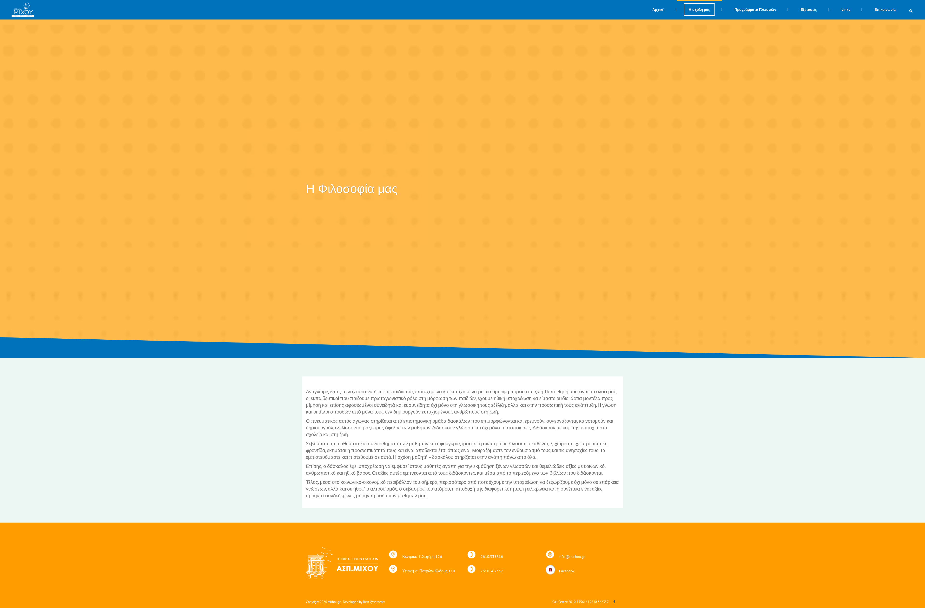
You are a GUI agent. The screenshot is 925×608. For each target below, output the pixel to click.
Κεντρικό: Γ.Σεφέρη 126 (422, 556)
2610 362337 (599, 602)
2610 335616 (578, 602)
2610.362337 (492, 571)
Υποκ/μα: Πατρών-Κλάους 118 (428, 571)
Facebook (567, 571)
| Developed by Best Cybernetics (363, 602)
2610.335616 (492, 556)
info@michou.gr (572, 556)
